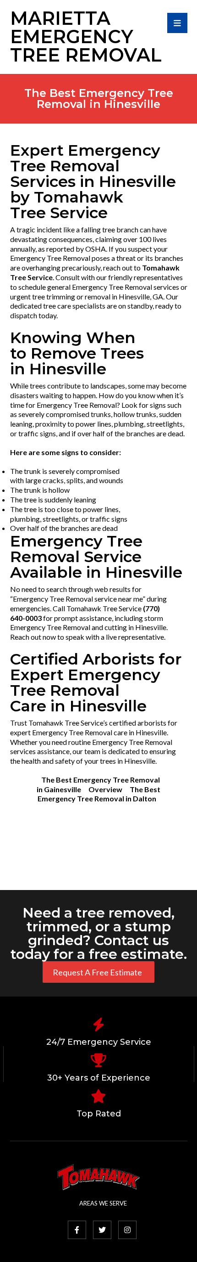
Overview (105, 789)
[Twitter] (102, 1230)
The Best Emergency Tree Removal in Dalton (99, 794)
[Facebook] (77, 1230)
